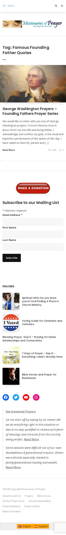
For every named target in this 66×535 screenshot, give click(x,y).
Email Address (12, 215)
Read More (9, 150)
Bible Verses (44, 495)
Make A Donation (12, 511)
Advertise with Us (12, 495)
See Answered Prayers (21, 411)
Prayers (29, 495)
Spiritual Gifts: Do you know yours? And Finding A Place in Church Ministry (40, 301)
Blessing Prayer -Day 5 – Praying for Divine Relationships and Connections (29, 338)
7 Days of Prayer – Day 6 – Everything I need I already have (42, 355)
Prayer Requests (11, 506)
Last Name (9, 240)
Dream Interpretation (40, 501)
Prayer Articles (32, 506)
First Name (9, 227)
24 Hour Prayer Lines (14, 501)
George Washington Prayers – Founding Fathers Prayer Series (30, 111)
